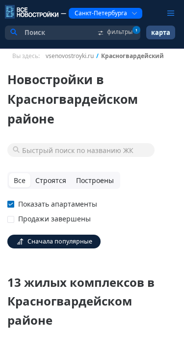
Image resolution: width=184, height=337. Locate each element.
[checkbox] (54, 204)
